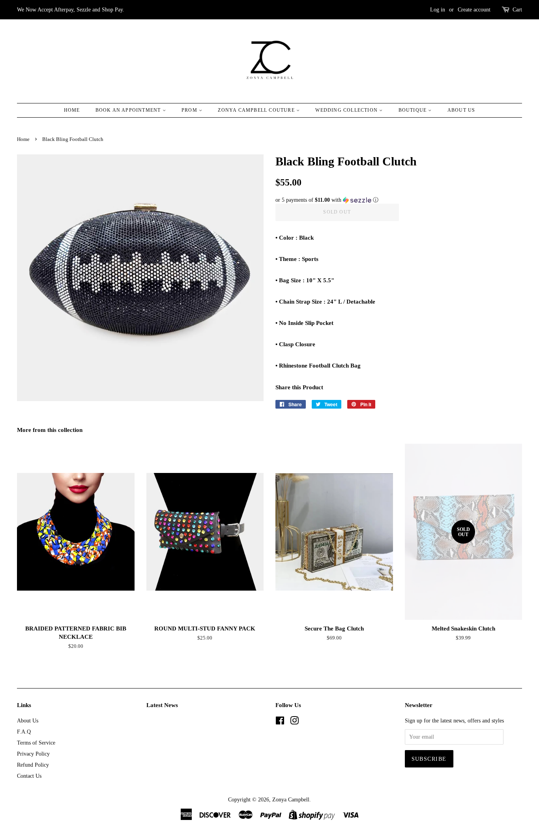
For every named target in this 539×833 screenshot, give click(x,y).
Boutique (414, 110)
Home (72, 110)
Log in (437, 10)
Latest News (162, 705)
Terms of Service (36, 742)
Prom (190, 110)
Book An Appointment (129, 110)
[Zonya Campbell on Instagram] (294, 722)
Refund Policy (33, 765)
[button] (398, 200)
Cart (517, 10)
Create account (474, 10)
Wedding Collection (347, 110)
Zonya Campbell (290, 799)
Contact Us (29, 776)
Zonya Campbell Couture (257, 110)
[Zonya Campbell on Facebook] (279, 722)
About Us (461, 110)
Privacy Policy (33, 753)
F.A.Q (24, 731)
